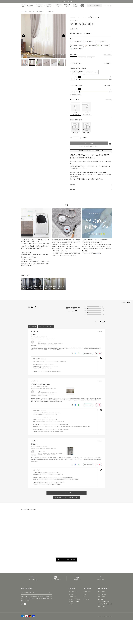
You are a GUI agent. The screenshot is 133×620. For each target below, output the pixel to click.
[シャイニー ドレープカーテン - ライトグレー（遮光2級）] (25, 543)
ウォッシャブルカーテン (31, 11)
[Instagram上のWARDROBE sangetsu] (22, 604)
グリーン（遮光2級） (104, 45)
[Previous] (23, 35)
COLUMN (67, 5)
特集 (85, 594)
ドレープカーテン (73, 592)
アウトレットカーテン (74, 601)
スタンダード (74, 57)
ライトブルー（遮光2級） (77, 48)
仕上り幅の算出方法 (107, 63)
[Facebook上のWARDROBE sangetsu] (25, 604)
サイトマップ (101, 606)
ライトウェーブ (91, 57)
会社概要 (100, 599)
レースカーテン (73, 594)
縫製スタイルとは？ (107, 54)
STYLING (49, 5)
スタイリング (87, 592)
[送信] (50, 593)
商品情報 (72, 185)
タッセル (71, 604)
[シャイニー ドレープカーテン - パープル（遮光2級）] (21, 543)
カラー (72, 39)
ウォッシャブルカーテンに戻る (67, 559)
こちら (98, 253)
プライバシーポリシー (104, 601)
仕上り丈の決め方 (108, 85)
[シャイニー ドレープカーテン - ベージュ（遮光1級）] (26, 543)
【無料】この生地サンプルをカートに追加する (91, 150)
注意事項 (72, 189)
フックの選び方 (108, 100)
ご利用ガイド (101, 592)
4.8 (79, 307)
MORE (75, 5)
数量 (71, 138)
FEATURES (58, 5)
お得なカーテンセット (74, 599)
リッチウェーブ (82, 57)
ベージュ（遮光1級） (91, 45)
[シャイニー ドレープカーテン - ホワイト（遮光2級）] (24, 543)
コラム (85, 596)
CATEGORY (39, 5)
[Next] (63, 35)
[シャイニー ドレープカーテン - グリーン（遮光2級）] (27, 543)
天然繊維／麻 (72, 596)
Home (22, 11)
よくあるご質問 (102, 594)
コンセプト (86, 599)
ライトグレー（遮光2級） (77, 45)
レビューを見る (88, 33)
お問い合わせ (101, 596)
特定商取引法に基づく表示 (105, 604)
